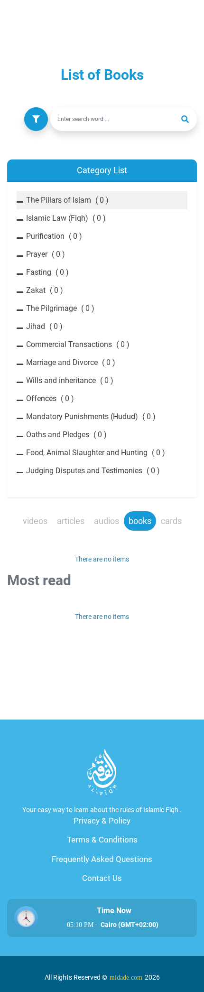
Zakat (44, 290)
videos (35, 521)
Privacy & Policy (102, 820)
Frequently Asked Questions (102, 859)
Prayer (45, 254)
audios (106, 521)
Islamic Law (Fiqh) (66, 218)
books (140, 521)
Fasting (47, 272)
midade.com (126, 977)
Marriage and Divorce (70, 362)
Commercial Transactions (78, 344)
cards (171, 521)
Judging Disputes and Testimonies (93, 470)
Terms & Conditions (102, 839)
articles (70, 521)
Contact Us (102, 878)
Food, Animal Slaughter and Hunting (95, 452)
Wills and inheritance (69, 380)
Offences (50, 398)
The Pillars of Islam (67, 200)
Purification (54, 236)
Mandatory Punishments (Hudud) (91, 416)
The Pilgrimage (60, 308)
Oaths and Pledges (66, 434)
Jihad (44, 326)
